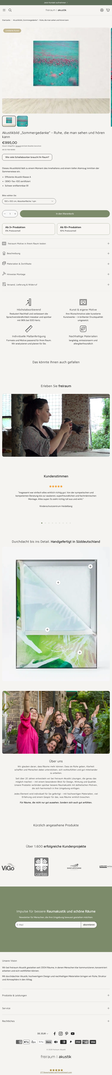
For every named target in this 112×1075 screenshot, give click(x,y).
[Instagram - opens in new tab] (61, 1034)
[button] (4, 10)
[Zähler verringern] (4, 213)
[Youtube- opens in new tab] (73, 1034)
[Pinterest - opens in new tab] (67, 1034)
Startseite (6, 20)
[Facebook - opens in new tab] (55, 1034)
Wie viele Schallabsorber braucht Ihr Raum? (27, 157)
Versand (18, 146)
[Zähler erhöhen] (15, 213)
